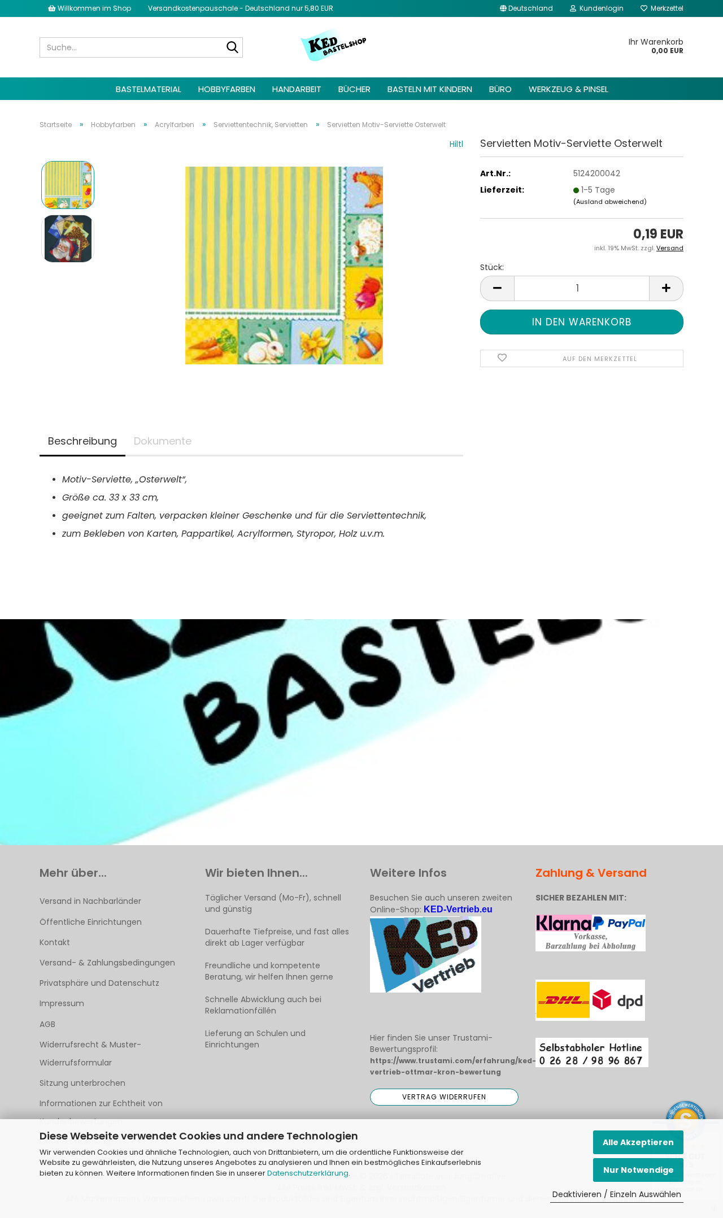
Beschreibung (82, 441)
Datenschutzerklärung (308, 1173)
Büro (500, 89)
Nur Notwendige (638, 1170)
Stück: (492, 267)
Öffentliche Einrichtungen (91, 922)
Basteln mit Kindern (429, 89)
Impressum (62, 1003)
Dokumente (162, 441)
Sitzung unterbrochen (82, 1083)
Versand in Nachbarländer (90, 901)
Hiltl (456, 144)
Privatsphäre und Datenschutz (99, 983)
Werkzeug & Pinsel (568, 89)
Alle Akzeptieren (638, 1142)
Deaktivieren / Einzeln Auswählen (616, 1194)
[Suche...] (232, 48)
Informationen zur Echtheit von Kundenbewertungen (101, 1112)
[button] (526, 8)
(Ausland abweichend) (610, 201)
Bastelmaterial (148, 89)
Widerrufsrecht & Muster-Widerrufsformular (90, 1053)
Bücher (354, 89)
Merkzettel (665, 8)
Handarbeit (296, 89)
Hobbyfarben (226, 89)
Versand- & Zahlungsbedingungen (107, 962)
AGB (47, 1024)
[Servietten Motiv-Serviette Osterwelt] (284, 265)
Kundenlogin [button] (600, 8)
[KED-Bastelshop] (334, 46)
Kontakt (55, 942)
